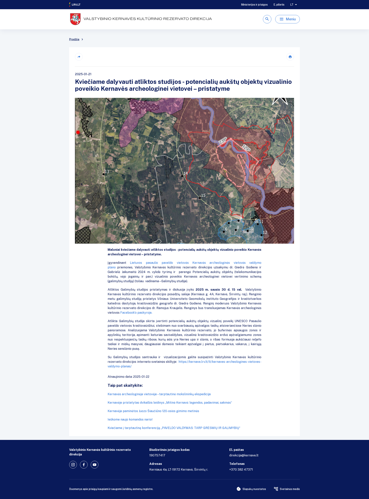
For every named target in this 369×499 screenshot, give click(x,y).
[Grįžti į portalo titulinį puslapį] (75, 4)
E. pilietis (278, 4)
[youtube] (94, 464)
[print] (290, 57)
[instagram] (73, 464)
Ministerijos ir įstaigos (254, 4)
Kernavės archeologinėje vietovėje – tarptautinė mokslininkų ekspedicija (159, 394)
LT (291, 4)
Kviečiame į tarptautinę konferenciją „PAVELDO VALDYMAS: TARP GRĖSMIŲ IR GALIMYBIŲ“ (174, 428)
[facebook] (84, 464)
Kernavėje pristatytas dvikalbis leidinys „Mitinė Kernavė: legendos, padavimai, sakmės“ (170, 402)
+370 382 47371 (241, 469)
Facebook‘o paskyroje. (136, 312)
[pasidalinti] (79, 57)
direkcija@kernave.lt (243, 455)
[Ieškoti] (267, 19)
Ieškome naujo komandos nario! (130, 419)
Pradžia (74, 39)
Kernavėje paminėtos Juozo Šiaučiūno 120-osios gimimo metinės (153, 411)
